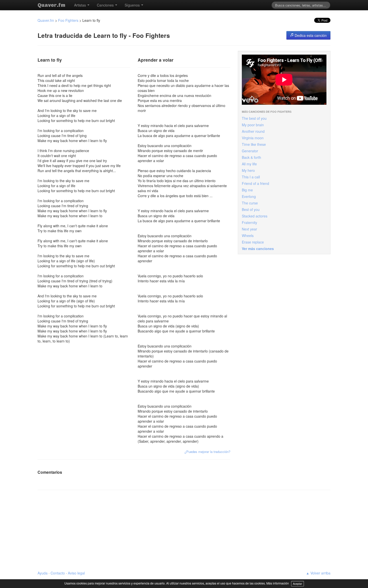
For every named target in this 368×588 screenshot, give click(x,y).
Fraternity (249, 222)
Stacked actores (254, 215)
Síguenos (133, 5)
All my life (249, 163)
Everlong (249, 196)
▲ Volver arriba (318, 572)
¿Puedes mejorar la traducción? (207, 451)
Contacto (58, 572)
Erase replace (253, 242)
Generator (250, 150)
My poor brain (253, 124)
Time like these (254, 144)
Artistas (80, 5)
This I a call (251, 176)
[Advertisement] (184, 530)
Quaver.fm (51, 5)
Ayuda (43, 572)
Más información (277, 583)
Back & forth (251, 157)
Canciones (106, 5)
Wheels (248, 235)
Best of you (251, 209)
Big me (247, 189)
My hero (248, 170)
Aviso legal (76, 572)
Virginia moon (253, 137)
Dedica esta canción (310, 35)
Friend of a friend (255, 183)
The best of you (254, 118)
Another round (253, 131)
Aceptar (297, 583)
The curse (250, 202)
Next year (249, 228)
